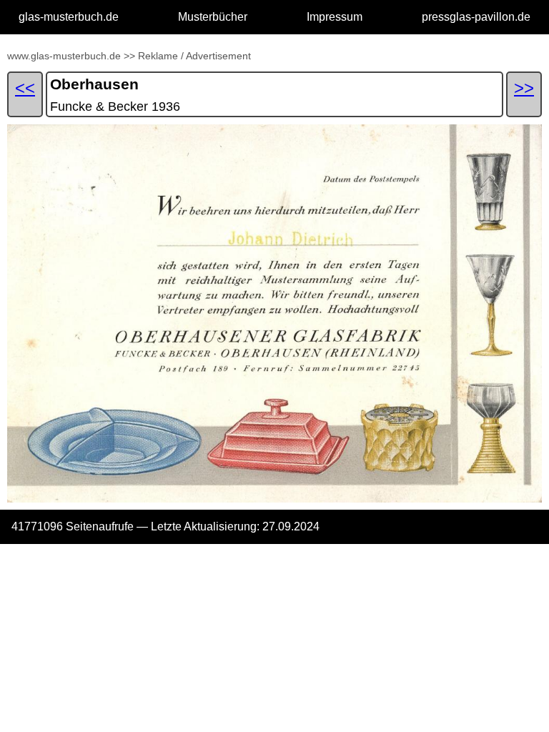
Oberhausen (94, 84)
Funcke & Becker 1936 (115, 106)
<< (25, 87)
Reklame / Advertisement (194, 55)
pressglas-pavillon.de (476, 17)
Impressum (334, 17)
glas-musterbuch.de (69, 17)
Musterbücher (212, 17)
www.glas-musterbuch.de (64, 55)
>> (129, 55)
